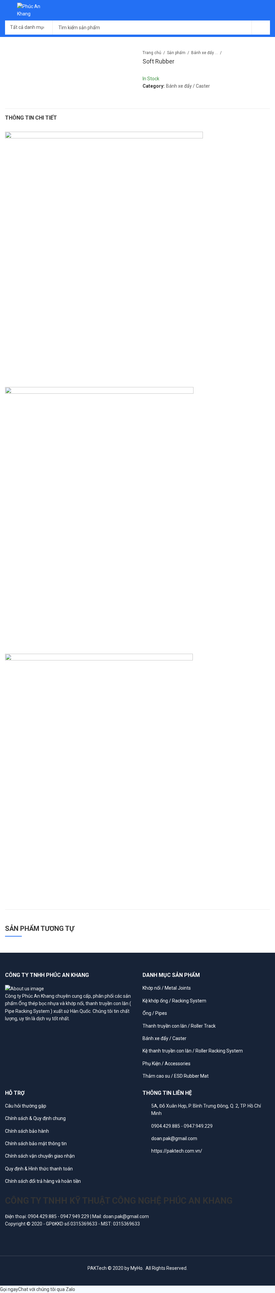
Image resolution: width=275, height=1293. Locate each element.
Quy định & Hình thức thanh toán (39, 1168)
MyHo (136, 1268)
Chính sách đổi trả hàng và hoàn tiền (43, 1181)
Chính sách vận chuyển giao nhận (40, 1156)
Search (261, 27)
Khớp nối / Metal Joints (167, 988)
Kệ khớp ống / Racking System (174, 1000)
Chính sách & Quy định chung (35, 1118)
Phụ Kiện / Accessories (166, 1063)
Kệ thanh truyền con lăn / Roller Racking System (193, 1050)
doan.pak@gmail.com (174, 1138)
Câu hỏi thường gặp (25, 1106)
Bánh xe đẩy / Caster (204, 52)
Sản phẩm (176, 52)
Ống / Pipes (155, 1013)
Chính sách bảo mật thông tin (36, 1143)
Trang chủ (152, 52)
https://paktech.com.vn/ (176, 1151)
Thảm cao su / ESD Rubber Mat (176, 1076)
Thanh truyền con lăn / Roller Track (179, 1026)
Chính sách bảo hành (27, 1131)
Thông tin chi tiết (31, 118)
